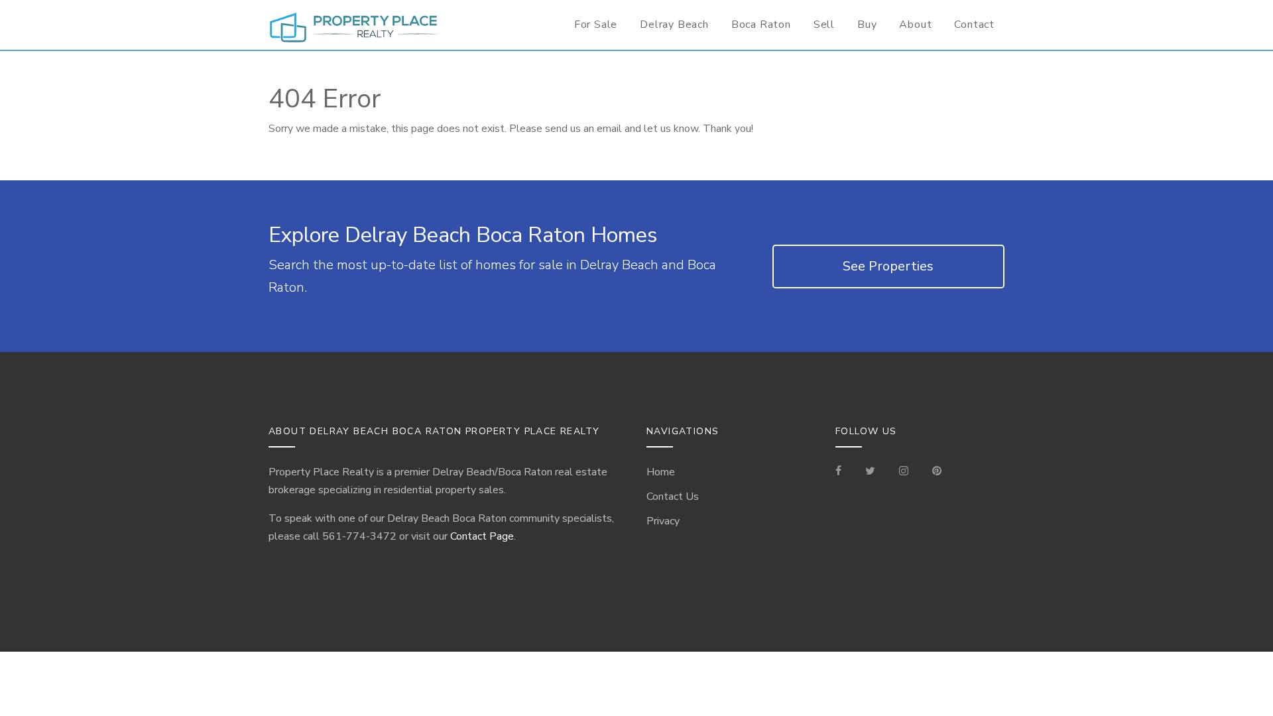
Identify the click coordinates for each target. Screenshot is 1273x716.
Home (660, 472)
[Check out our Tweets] (870, 472)
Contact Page (482, 536)
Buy (867, 24)
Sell (824, 24)
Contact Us (672, 496)
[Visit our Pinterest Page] (937, 472)
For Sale (595, 24)
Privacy (663, 521)
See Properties (888, 266)
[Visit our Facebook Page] (843, 472)
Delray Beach (674, 24)
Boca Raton (761, 24)
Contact (974, 24)
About (915, 24)
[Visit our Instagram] (903, 472)
